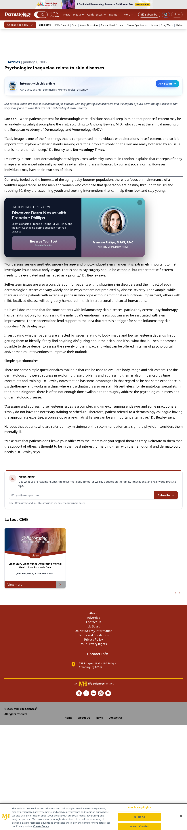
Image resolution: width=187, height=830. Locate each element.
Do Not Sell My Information (93, 631)
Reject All (139, 816)
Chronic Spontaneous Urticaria (142, 25)
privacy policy (78, 503)
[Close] (181, 816)
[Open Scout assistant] (166, 15)
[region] (93, 816)
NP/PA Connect (55, 14)
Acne (74, 25)
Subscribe (164, 495)
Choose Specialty (17, 24)
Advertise (93, 618)
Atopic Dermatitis (89, 25)
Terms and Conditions (93, 635)
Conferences (95, 14)
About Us (84, 717)
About (93, 613)
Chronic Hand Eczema (112, 25)
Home (68, 717)
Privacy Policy (93, 640)
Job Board (93, 626)
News (66, 14)
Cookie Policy (41, 826)
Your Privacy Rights (93, 644)
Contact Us (93, 622)
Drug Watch (167, 25)
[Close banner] (182, 4)
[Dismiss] (139, 202)
